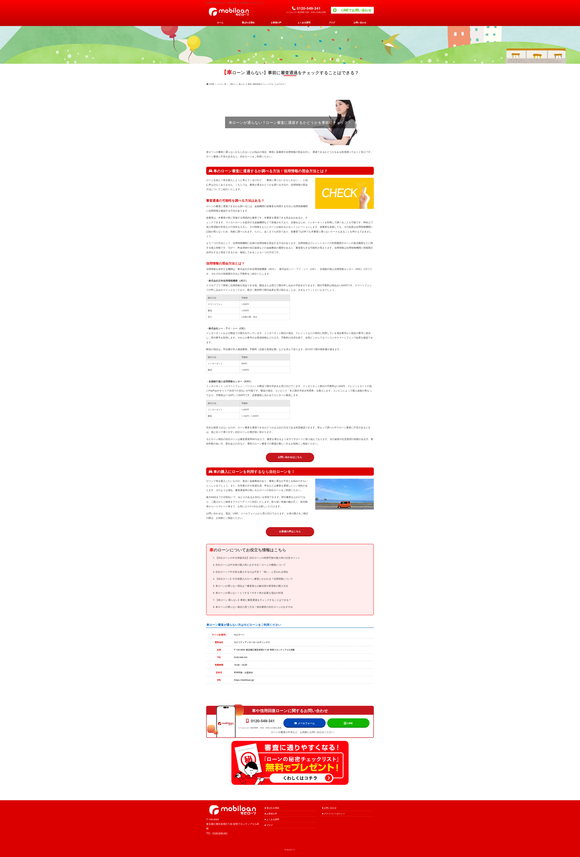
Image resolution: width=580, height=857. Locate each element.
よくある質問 (272, 819)
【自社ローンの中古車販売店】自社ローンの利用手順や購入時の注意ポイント (258, 557)
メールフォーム (306, 723)
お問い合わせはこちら (290, 457)
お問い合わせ (330, 807)
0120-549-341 (241, 657)
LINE (350, 723)
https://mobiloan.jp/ (244, 679)
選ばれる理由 (272, 807)
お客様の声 (271, 813)
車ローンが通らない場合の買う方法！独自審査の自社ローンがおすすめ (254, 607)
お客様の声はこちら (290, 531)
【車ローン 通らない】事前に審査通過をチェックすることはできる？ (253, 600)
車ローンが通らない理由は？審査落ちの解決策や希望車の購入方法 (252, 586)
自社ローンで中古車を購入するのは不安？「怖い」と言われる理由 (252, 571)
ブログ (269, 824)
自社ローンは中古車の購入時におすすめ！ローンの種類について (251, 564)
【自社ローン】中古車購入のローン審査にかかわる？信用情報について (254, 578)
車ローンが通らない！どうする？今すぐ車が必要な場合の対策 (249, 592)
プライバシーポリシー (334, 813)
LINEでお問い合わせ (356, 10)
